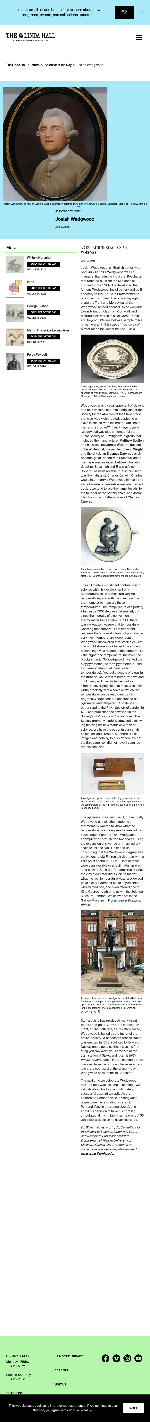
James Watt (114, 445)
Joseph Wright (132, 449)
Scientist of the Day (58, 65)
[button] (139, 37)
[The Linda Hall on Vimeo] (116, 1360)
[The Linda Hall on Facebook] (105, 1360)
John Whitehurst (92, 449)
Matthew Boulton (132, 440)
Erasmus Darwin (118, 453)
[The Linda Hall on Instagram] (127, 1360)
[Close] (142, 12)
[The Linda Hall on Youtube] (138, 1360)
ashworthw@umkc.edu (97, 1153)
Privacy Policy (82, 1410)
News (35, 65)
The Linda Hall (16, 65)
